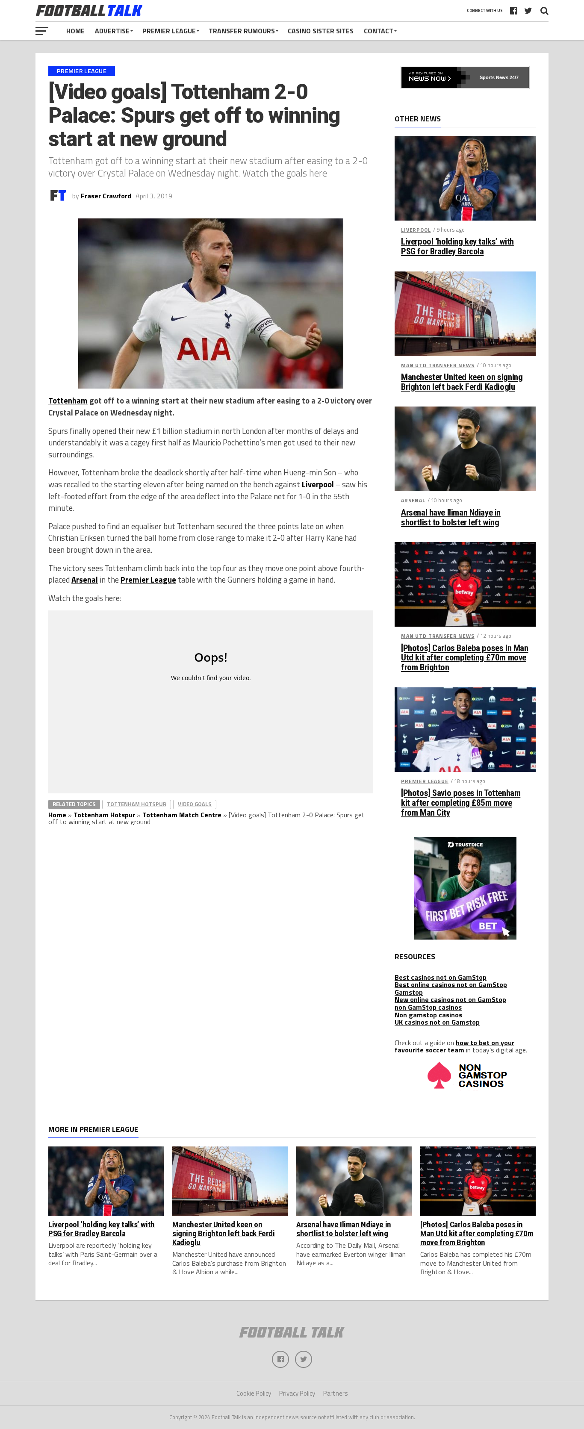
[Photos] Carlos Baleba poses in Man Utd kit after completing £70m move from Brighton (464, 658)
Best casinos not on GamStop (441, 977)
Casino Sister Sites (321, 31)
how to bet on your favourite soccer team (454, 1046)
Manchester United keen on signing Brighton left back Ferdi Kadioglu (461, 382)
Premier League (169, 31)
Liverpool (318, 484)
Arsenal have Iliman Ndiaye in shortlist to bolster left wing (451, 517)
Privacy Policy (297, 1393)
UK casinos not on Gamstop (437, 1022)
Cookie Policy (253, 1393)
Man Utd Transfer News (438, 365)
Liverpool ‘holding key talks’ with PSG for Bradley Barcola (457, 246)
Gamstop (409, 992)
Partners (335, 1393)
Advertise (112, 31)
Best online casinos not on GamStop (451, 984)
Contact (378, 31)
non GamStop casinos (428, 1007)
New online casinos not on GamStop (450, 999)
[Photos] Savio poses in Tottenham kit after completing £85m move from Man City (460, 803)
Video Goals (195, 804)
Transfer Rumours (242, 31)
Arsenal (84, 580)
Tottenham (68, 401)
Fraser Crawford (106, 196)
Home (75, 31)
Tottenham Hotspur (136, 804)
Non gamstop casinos (428, 1015)
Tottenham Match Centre (181, 815)
